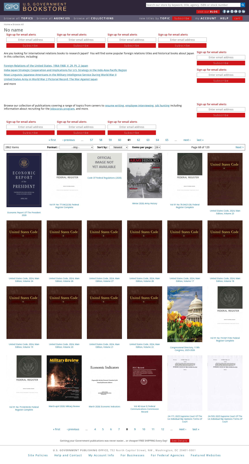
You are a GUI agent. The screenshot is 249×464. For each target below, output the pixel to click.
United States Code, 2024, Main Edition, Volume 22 (145, 345)
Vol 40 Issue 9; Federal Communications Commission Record (145, 409)
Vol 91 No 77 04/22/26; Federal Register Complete (64, 206)
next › (186, 140)
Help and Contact (68, 455)
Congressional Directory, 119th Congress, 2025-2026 (185, 348)
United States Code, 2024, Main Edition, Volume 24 (24, 279)
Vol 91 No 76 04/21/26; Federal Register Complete (184, 206)
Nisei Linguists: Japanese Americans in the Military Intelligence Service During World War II (60, 74)
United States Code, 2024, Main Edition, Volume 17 (185, 279)
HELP (224, 18)
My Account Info (101, 455)
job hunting (162, 105)
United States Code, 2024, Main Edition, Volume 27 (104, 279)
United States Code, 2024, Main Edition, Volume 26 (64, 279)
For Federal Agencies (167, 455)
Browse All (18, 18)
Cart (237, 18)
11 (153, 429)
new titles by (164, 18)
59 (110, 140)
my (205, 18)
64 (157, 140)
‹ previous (69, 140)
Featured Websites (206, 455)
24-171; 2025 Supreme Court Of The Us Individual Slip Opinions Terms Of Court (185, 419)
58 (100, 140)
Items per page (142, 147)
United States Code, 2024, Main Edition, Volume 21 (104, 345)
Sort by (102, 147)
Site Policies (38, 455)
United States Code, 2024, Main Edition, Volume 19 (24, 345)
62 (138, 140)
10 (143, 429)
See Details (179, 440)
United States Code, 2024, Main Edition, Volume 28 (145, 279)
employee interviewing (139, 105)
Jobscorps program (62, 108)
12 (162, 429)
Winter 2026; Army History (144, 203)
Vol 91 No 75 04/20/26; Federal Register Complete (24, 408)
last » (200, 140)
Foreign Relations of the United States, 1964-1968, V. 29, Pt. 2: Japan (46, 65)
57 (91, 140)
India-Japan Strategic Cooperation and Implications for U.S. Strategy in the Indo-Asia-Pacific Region (65, 70)
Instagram (232, 11)
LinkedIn (243, 11)
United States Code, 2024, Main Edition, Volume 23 (225, 212)
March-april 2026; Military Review (64, 406)
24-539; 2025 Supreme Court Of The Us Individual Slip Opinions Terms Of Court (225, 419)
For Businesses (133, 455)
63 (148, 140)
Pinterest (239, 11)
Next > (240, 147)
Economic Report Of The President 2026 (24, 214)
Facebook (224, 11)
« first (52, 140)
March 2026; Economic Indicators (104, 406)
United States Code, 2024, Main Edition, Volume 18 (225, 279)
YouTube (235, 11)
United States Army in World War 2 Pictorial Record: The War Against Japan (50, 79)
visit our (208, 11)
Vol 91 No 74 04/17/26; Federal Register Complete (225, 339)
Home (7, 24)
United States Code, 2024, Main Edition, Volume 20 (64, 345)
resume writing (114, 105)
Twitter (228, 11)
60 (119, 140)
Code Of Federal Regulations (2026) (104, 177)
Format (52, 147)
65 (166, 140)
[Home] (36, 10)
